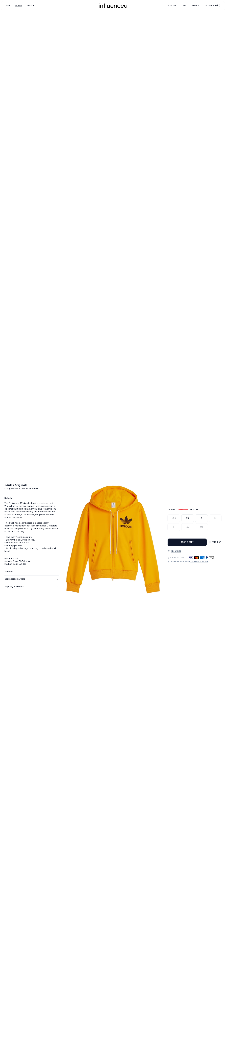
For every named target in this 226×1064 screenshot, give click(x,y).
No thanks (113, 554)
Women (121, 532)
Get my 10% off (113, 547)
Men (107, 532)
